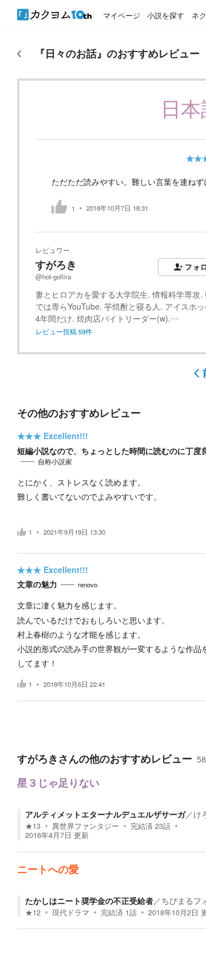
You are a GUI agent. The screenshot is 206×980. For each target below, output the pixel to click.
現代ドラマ (70, 912)
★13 (33, 826)
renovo (87, 584)
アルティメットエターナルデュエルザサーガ (105, 814)
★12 (33, 912)
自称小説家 (55, 461)
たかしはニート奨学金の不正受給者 (89, 900)
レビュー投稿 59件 (63, 331)
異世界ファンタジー (85, 826)
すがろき (56, 264)
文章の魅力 (37, 584)
